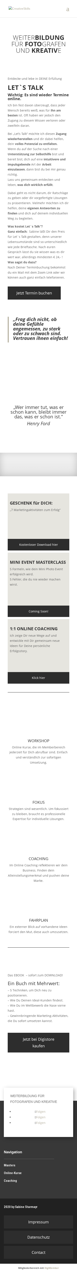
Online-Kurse (13, 1173)
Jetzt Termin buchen (34, 293)
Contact (38, 1252)
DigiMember (51, 1267)
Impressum (38, 1221)
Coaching (10, 1181)
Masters (9, 1165)
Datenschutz (38, 1237)
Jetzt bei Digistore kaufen (38, 1042)
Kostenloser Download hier (38, 545)
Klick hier (38, 678)
